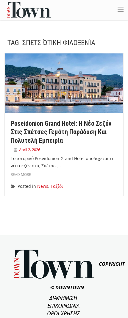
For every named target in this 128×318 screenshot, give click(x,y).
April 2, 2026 (29, 149)
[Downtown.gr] (29, 10)
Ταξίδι (57, 186)
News (42, 186)
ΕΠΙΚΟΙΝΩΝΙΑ (63, 305)
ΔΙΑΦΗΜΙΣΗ (63, 297)
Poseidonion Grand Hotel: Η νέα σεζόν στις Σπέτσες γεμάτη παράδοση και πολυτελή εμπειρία (61, 132)
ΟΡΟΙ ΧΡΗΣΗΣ (63, 313)
